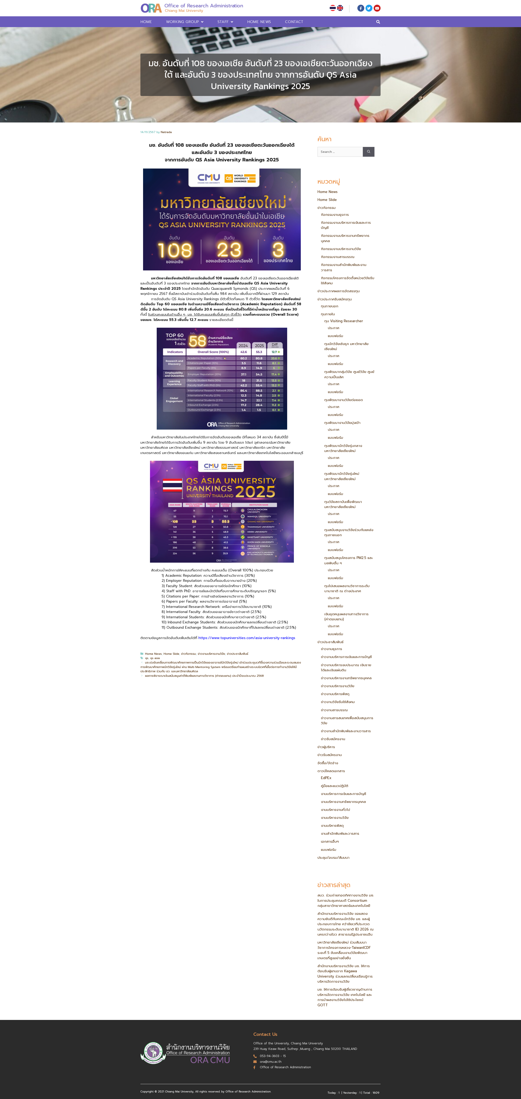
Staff (223, 22)
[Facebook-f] (360, 8)
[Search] (368, 152)
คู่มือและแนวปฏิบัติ (334, 785)
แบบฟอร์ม (335, 335)
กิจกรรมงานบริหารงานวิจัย (341, 248)
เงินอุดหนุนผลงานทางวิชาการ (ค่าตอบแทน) (346, 616)
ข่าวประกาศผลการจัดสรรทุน (338, 291)
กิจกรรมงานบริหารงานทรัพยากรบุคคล (345, 238)
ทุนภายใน (328, 314)
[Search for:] (340, 152)
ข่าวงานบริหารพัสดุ (335, 694)
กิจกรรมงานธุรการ (335, 214)
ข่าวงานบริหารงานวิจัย (211, 653)
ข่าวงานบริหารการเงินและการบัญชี (346, 656)
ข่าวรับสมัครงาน (333, 739)
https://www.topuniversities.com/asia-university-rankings (246, 637)
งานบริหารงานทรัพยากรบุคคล (343, 801)
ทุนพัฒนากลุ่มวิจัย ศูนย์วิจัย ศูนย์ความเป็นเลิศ (349, 374)
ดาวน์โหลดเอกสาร (331, 771)
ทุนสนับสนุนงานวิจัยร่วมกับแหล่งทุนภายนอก (348, 532)
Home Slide (171, 653)
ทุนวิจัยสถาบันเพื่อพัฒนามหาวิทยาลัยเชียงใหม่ (343, 504)
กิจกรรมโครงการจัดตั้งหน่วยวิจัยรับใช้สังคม (347, 280)
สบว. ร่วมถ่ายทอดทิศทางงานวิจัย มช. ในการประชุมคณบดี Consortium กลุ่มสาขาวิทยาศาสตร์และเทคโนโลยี (345, 900)
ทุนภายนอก (329, 306)
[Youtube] (377, 8)
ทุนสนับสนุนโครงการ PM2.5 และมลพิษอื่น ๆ (348, 560)
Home (146, 22)
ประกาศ (333, 328)
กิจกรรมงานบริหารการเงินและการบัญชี (346, 225)
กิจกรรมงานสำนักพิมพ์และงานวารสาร (343, 267)
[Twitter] (369, 8)
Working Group (182, 22)
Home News (259, 22)
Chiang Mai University (184, 10)
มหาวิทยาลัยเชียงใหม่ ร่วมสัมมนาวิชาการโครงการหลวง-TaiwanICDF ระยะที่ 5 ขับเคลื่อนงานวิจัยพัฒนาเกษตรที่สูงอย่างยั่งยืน (344, 950)
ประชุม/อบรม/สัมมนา (333, 857)
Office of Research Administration (203, 5)
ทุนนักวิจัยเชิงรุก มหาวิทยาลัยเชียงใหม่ (346, 346)
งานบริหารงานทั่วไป (335, 809)
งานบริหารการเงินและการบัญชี (343, 793)
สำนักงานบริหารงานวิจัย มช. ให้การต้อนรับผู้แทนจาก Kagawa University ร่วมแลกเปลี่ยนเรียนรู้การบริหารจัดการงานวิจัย (345, 973)
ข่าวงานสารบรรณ (334, 710)
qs (146, 658)
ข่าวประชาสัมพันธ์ (237, 653)
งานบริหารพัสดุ (332, 825)
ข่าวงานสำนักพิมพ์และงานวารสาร (346, 731)
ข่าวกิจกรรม (188, 653)
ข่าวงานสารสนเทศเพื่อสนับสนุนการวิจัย (347, 720)
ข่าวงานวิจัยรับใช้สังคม (338, 701)
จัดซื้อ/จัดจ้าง (327, 763)
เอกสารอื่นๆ (330, 841)
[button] (378, 21)
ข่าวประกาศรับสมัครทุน (334, 299)
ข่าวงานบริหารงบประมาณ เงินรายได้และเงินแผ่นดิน (346, 667)
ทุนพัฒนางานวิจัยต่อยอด (343, 399)
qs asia (155, 658)
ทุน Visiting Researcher (343, 321)
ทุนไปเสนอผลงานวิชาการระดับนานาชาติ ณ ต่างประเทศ (347, 588)
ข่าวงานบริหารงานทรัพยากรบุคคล (346, 678)
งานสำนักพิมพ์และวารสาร (340, 833)
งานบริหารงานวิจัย (335, 817)
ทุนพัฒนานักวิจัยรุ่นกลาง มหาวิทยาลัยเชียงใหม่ (343, 448)
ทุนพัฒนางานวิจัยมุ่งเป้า (342, 422)
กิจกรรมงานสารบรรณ (337, 256)
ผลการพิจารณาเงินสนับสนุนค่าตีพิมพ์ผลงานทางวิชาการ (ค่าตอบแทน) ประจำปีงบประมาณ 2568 (204, 676)
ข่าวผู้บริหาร (326, 747)
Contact (294, 22)
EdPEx (326, 777)
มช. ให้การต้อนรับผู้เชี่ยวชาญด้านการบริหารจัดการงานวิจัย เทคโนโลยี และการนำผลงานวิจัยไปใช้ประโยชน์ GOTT (344, 997)
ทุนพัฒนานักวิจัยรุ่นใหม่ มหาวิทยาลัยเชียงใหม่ (341, 476)
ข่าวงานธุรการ (331, 648)
